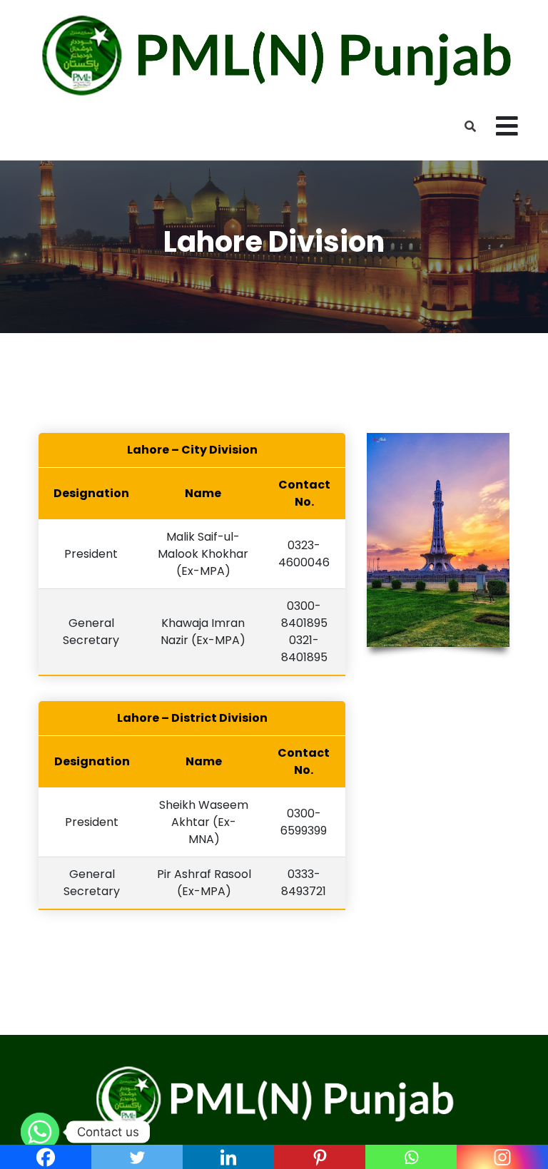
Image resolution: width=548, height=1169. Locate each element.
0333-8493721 (303, 882)
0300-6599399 (303, 822)
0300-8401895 (304, 614)
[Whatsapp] (40, 1132)
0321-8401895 (304, 648)
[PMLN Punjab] (274, 54)
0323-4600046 (304, 554)
